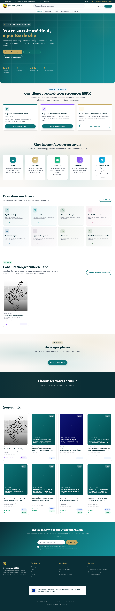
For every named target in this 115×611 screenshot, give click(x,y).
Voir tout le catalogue (57, 362)
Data (56, 11)
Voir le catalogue (94, 126)
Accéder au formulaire (20, 126)
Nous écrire (91, 567)
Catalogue (48, 11)
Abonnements (65, 11)
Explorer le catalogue (12, 52)
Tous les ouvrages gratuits (98, 272)
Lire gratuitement (32, 52)
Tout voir (104, 199)
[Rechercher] (83, 6)
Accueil (39, 11)
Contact (85, 1)
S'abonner (71, 542)
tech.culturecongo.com (61, 604)
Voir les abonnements (13, 58)
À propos (75, 11)
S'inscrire (108, 6)
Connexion (100, 6)
